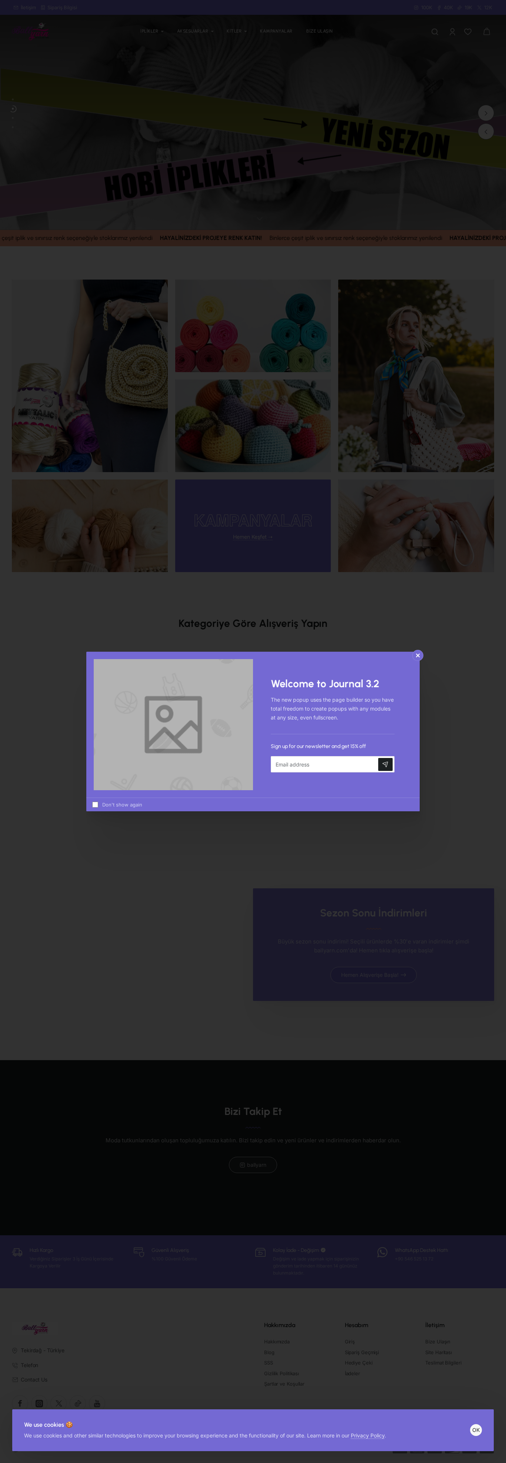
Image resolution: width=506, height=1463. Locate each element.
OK (476, 1430)
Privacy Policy (368, 1435)
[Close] (417, 655)
